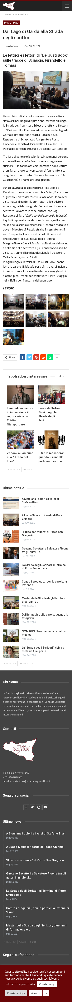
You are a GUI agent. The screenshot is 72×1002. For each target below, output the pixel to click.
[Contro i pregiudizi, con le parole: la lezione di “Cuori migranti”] (11, 586)
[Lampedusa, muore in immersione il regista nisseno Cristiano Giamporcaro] (20, 394)
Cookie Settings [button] (16, 993)
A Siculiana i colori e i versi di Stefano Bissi (35, 833)
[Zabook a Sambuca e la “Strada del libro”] (20, 439)
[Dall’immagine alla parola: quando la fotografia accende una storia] (11, 619)
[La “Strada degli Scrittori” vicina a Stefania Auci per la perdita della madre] (11, 652)
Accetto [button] (35, 993)
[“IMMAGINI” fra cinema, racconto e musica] (11, 635)
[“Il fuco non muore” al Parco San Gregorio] (11, 536)
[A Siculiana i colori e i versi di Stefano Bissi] (11, 503)
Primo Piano (11, 22)
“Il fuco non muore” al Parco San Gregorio (35, 860)
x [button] (46, 993)
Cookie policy (47, 984)
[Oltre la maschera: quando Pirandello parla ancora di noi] (51, 439)
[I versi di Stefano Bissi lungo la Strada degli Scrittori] (51, 394)
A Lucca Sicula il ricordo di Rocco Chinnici (35, 847)
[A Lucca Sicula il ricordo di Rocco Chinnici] (11, 520)
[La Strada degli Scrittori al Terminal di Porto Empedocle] (11, 569)
